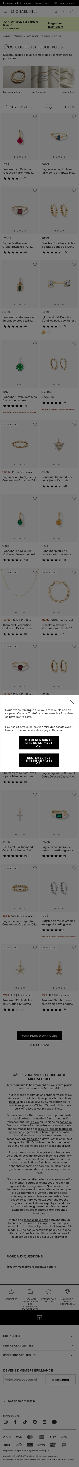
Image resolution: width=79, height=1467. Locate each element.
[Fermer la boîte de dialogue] (71, 701)
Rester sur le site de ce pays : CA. (39, 760)
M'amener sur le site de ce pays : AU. (39, 742)
